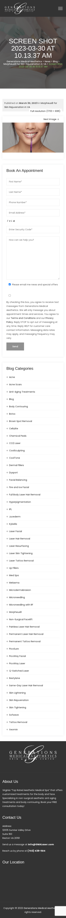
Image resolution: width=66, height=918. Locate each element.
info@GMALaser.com (41, 844)
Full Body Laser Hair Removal (24, 494)
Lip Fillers (14, 568)
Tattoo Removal (18, 722)
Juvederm (15, 516)
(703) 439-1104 (36, 850)
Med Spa (14, 575)
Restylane (14, 678)
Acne (12, 377)
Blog (11, 399)
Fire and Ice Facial (19, 487)
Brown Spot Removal (20, 421)
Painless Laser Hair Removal (24, 626)
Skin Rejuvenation (19, 700)
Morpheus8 (15, 612)
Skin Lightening (17, 692)
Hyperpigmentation (20, 502)
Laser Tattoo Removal (21, 560)
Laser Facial (15, 531)
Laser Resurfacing (19, 546)
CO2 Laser (15, 443)
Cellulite (13, 428)
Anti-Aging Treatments (22, 391)
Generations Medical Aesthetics (41, 908)
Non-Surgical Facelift (21, 619)
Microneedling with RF (21, 604)
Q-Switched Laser (19, 670)
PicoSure (14, 648)
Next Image (50, 119)
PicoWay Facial (17, 656)
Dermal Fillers (16, 465)
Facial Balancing (18, 480)
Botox (12, 413)
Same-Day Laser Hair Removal (26, 685)
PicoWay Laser (17, 663)
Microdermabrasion (20, 590)
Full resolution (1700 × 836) (45, 111)
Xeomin (13, 729)
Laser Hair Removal (19, 538)
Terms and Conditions (23, 318)
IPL (10, 509)
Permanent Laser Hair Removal (26, 634)
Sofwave (14, 714)
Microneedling (17, 597)
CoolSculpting (17, 450)
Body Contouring (18, 406)
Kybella (13, 524)
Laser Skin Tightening (21, 553)
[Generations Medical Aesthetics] (20, 8)
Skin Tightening (17, 707)
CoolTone (14, 457)
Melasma (14, 582)
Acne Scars (15, 384)
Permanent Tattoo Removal (25, 641)
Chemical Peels (17, 435)
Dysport (13, 472)
